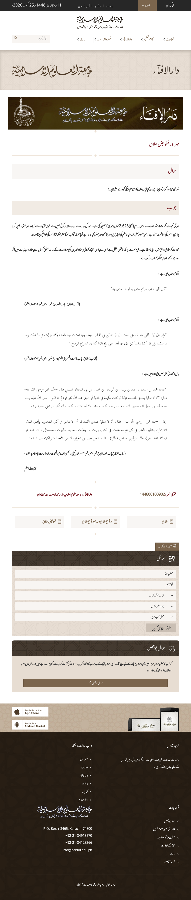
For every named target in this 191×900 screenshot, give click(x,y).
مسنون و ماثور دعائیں (166, 838)
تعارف (170, 39)
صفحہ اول (84, 760)
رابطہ (82, 39)
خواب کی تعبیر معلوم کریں (164, 830)
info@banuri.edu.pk (77, 850)
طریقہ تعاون (169, 862)
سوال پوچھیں (97, 683)
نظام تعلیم (148, 39)
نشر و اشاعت (104, 39)
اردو (147, 5)
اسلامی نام (83, 800)
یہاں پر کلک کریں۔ (162, 767)
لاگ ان (170, 5)
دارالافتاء (127, 39)
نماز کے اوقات (168, 846)
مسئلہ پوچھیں (169, 821)
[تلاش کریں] (16, 39)
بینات (85, 784)
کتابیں (85, 792)
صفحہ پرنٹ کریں (165, 547)
